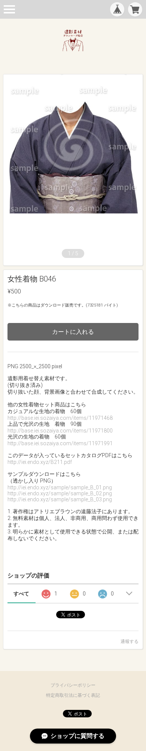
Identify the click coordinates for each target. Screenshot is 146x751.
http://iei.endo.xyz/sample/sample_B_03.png (59, 499)
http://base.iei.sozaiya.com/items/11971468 (60, 418)
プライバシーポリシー (73, 685)
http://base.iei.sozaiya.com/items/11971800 (60, 431)
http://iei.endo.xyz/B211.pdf (39, 462)
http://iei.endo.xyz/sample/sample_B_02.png (59, 493)
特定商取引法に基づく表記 (73, 695)
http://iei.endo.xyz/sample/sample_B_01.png (59, 487)
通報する (130, 641)
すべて (21, 594)
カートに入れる (73, 331)
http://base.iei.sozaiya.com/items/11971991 (60, 443)
